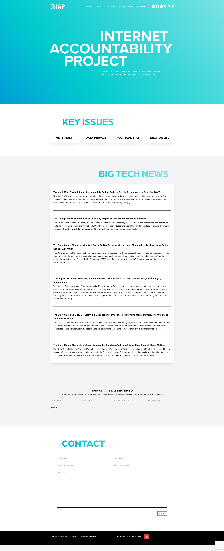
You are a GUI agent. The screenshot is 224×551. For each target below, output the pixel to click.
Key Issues (97, 6)
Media (130, 6)
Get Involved (142, 6)
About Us (86, 6)
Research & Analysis (115, 6)
